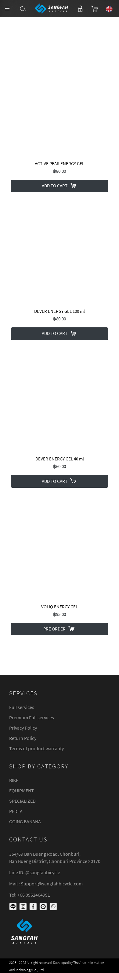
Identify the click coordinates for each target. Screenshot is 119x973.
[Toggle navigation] (7, 8)
